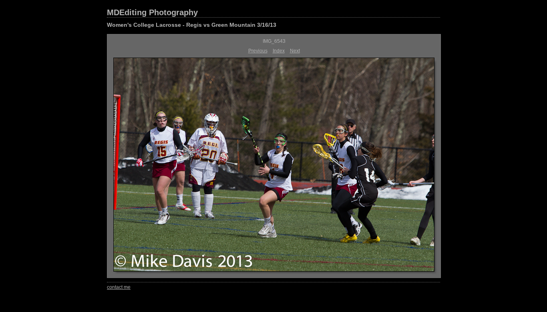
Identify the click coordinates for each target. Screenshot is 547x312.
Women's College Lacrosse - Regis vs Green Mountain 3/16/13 (191, 25)
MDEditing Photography (152, 12)
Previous (257, 51)
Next (295, 51)
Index (279, 51)
